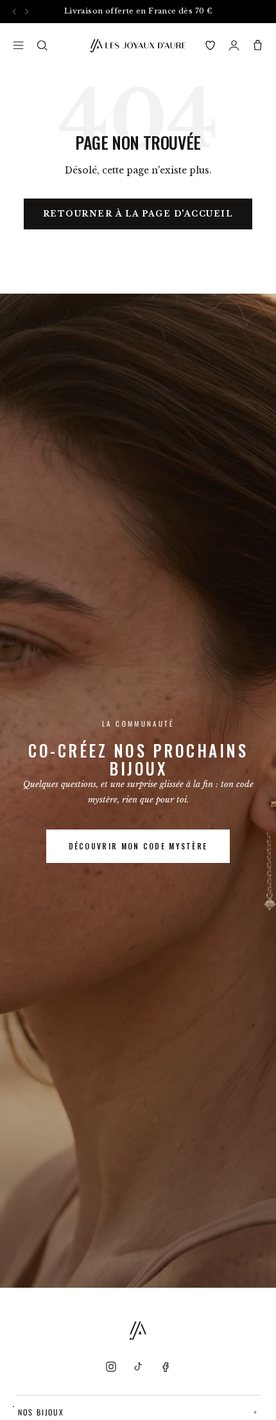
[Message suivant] (26, 11)
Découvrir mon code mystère (138, 845)
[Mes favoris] (210, 45)
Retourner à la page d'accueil (138, 213)
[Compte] (234, 45)
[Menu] (18, 45)
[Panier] (257, 45)
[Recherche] (42, 45)
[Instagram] (111, 1366)
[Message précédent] (14, 11)
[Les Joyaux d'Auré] (138, 45)
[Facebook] (165, 1366)
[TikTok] (138, 1366)
